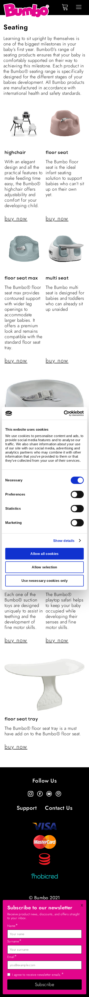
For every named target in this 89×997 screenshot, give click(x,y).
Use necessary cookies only (44, 581)
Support (27, 808)
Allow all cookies (44, 554)
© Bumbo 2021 (44, 897)
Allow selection (44, 567)
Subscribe (44, 984)
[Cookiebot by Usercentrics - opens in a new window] (64, 413)
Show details (64, 541)
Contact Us (58, 808)
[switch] (77, 494)
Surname (14, 941)
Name (12, 925)
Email (12, 956)
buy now (16, 218)
